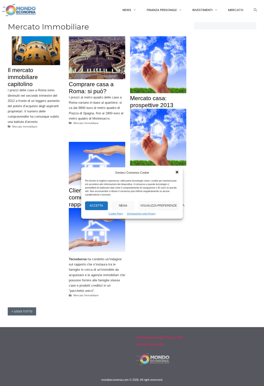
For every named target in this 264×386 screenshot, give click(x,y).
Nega (123, 205)
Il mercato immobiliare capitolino (23, 77)
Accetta (96, 205)
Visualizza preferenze (158, 205)
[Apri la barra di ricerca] (255, 10)
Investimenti (202, 10)
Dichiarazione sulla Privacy (141, 213)
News (127, 10)
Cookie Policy (116, 213)
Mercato (235, 10)
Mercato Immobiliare (24, 126)
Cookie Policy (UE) (150, 344)
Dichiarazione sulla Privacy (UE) (159, 337)
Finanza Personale (162, 10)
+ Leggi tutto (22, 311)
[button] (177, 172)
